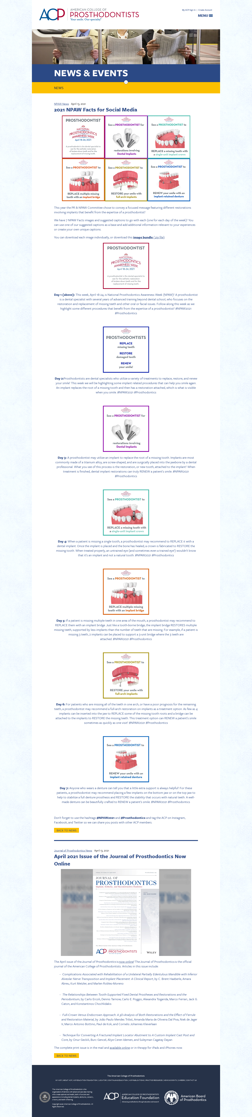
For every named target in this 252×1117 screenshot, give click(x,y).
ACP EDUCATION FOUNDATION (85, 1080)
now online (126, 961)
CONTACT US (191, 1080)
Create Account (205, 9)
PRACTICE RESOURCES (154, 1080)
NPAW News (61, 104)
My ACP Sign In (189, 9)
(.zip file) (149, 237)
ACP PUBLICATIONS (136, 1080)
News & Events (91, 72)
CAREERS (181, 1080)
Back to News (66, 830)
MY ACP (58, 1080)
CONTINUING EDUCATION (118, 1080)
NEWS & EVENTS (170, 1080)
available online (120, 1047)
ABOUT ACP (67, 1080)
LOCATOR (102, 1080)
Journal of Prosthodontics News (73, 850)
